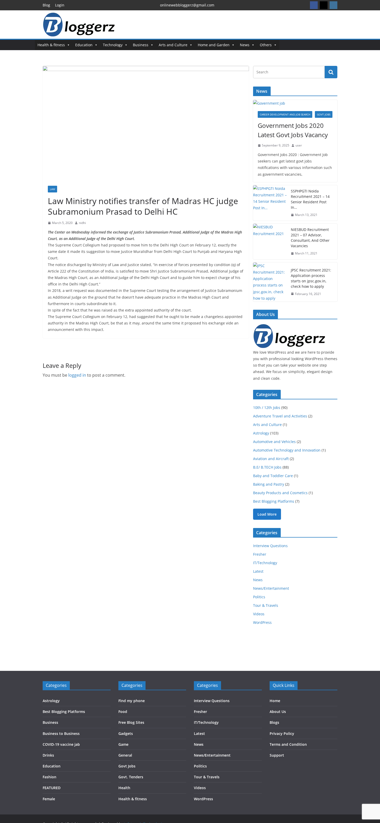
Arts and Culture (173, 44)
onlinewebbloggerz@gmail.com (187, 5)
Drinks (48, 755)
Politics (259, 596)
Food (122, 711)
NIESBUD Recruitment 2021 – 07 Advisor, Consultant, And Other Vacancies (310, 237)
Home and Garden (214, 44)
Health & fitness (51, 44)
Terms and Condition (288, 744)
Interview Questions (270, 545)
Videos (258, 613)
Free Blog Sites (131, 722)
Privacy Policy (282, 733)
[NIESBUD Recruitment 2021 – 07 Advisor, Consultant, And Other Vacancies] (270, 241)
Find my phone (131, 700)
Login (59, 5)
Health (124, 787)
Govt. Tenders (130, 776)
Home (275, 700)
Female (49, 798)
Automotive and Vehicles (274, 441)
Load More (267, 514)
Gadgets (125, 733)
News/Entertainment (271, 588)
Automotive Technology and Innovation (287, 450)
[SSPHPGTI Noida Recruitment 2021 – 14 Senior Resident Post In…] (270, 203)
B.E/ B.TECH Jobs (267, 467)
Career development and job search (285, 114)
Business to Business (61, 733)
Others (266, 44)
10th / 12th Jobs (266, 407)
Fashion (49, 776)
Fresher (259, 554)
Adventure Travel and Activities (280, 416)
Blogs (274, 722)
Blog (46, 5)
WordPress (262, 622)
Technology (113, 44)
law (52, 189)
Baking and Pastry (268, 484)
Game (123, 744)
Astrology (261, 433)
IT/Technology (265, 562)
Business (140, 44)
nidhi (82, 223)
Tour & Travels (265, 605)
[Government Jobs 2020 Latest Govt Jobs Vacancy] (295, 103)
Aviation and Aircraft (271, 458)
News (244, 44)
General (125, 755)
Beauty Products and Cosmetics (280, 492)
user (298, 145)
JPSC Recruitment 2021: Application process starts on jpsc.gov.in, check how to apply (311, 278)
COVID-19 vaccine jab (61, 744)
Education (84, 44)
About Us (278, 711)
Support (277, 755)
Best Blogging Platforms (273, 501)
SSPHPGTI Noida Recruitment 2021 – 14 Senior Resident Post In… (310, 199)
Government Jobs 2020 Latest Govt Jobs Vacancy (293, 130)
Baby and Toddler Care (273, 475)
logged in (77, 375)
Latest (258, 571)
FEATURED (51, 787)
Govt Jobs (323, 114)
